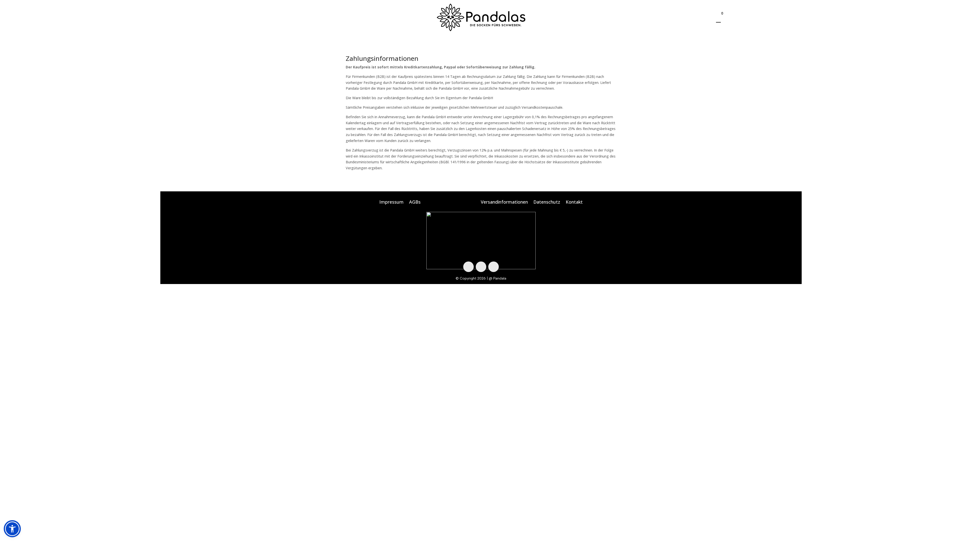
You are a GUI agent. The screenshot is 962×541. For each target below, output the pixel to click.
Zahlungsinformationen (450, 202)
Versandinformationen (504, 202)
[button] (12, 528)
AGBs (415, 202)
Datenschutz (546, 202)
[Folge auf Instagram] (481, 266)
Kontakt (574, 202)
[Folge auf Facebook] (468, 266)
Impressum (391, 202)
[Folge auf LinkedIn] (493, 266)
